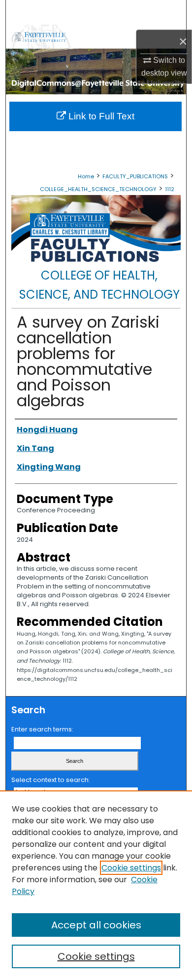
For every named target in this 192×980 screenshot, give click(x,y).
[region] (96, 885)
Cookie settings (131, 867)
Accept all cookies (96, 925)
